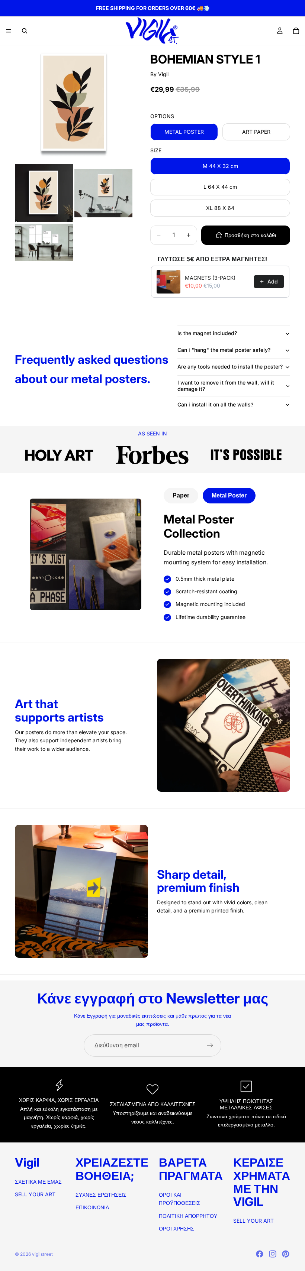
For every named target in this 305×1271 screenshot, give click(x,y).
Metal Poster (229, 495)
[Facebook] (259, 1253)
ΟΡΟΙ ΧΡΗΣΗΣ (176, 1228)
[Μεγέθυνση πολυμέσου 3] (103, 193)
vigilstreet (42, 1254)
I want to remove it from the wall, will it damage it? (225, 385)
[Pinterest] (285, 1253)
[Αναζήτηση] (24, 31)
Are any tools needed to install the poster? (230, 366)
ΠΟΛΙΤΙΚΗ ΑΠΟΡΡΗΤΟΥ (188, 1215)
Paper (181, 495)
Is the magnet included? (207, 333)
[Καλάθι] (296, 31)
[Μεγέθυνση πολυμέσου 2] (44, 193)
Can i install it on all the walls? (215, 404)
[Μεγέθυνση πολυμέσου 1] (73, 104)
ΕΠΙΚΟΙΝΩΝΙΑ (92, 1207)
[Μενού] (8, 30)
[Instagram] (272, 1253)
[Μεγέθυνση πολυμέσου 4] (44, 242)
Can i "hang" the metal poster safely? (223, 350)
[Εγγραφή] (210, 1045)
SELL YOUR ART (35, 1194)
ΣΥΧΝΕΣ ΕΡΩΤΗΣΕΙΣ (101, 1194)
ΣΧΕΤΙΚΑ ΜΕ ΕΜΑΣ (38, 1181)
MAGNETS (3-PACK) (210, 278)
